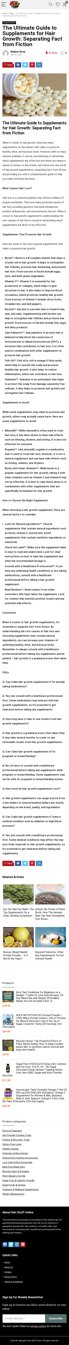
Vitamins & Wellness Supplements (20, 1189)
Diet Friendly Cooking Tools (16, 1135)
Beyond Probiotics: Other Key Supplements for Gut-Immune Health (50, 955)
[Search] (50, 4)
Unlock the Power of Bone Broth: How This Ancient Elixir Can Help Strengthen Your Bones (50, 914)
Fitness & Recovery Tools (16, 1139)
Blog (11, 13)
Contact (8, 1272)
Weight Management (13, 1194)
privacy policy (38, 1326)
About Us (8, 1267)
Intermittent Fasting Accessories (20, 1157)
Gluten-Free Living (12, 1144)
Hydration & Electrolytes (15, 1153)
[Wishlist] (58, 4)
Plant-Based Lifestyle (13, 1175)
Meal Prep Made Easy (13, 1166)
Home (5, 13)
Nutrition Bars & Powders (15, 1171)
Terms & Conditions (13, 1281)
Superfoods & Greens (14, 1185)
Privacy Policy (10, 1277)
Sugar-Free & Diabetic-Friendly (18, 1180)
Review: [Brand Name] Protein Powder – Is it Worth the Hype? (15, 955)
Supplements (9, 23)
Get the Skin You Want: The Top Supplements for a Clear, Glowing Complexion (18, 912)
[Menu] (4, 4)
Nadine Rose (17, 51)
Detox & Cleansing (12, 1130)
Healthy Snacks (10, 1148)
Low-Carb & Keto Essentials (17, 1162)
